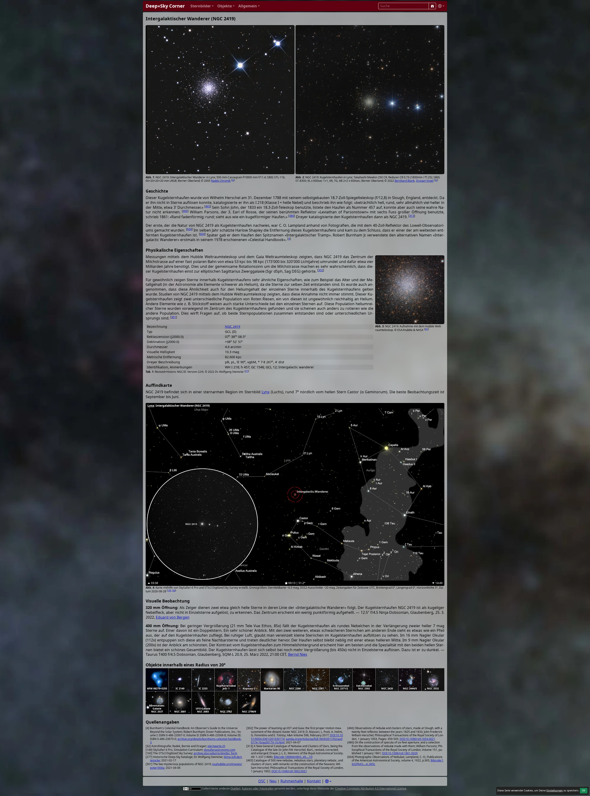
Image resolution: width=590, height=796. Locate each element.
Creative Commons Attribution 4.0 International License (370, 788)
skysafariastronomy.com (219, 750)
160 (173, 590)
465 (207, 206)
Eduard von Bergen (172, 617)
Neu (273, 781)
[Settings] (328, 781)
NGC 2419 (232, 326)
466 (185, 211)
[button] (202, 6)
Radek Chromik (220, 181)
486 (291, 216)
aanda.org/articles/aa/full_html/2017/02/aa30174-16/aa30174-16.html (296, 741)
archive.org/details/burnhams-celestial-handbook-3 (196, 741)
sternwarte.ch (216, 746)
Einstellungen (554, 790)
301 (426, 329)
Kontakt (314, 781)
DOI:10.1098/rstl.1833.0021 (417, 739)
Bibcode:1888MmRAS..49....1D (293, 757)
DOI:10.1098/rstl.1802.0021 (289, 771)
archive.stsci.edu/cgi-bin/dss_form (215, 753)
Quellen (235, 788)
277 (246, 371)
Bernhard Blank (405, 181)
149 (169, 590)
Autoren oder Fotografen (258, 788)
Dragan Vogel (425, 181)
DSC (262, 781)
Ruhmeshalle (291, 781)
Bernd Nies (297, 654)
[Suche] (432, 6)
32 (233, 180)
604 (189, 229)
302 (320, 270)
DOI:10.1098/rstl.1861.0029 (400, 753)
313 (411, 216)
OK (583, 790)
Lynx (265, 391)
